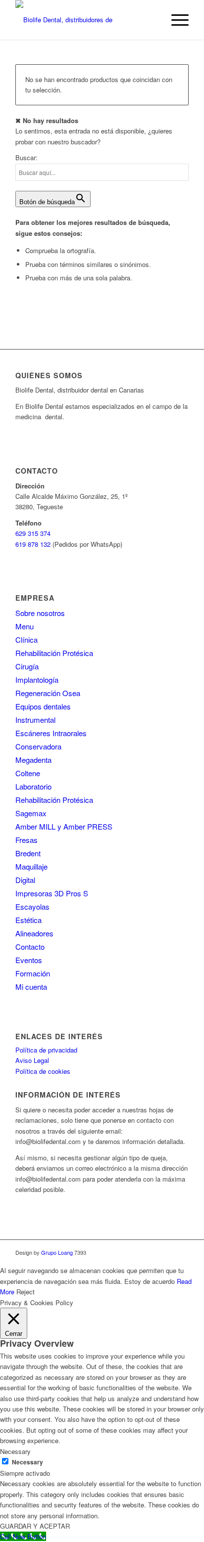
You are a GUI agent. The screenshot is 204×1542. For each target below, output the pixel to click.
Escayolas (32, 906)
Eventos (28, 960)
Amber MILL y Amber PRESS (63, 826)
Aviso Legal (32, 1060)
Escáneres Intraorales (51, 733)
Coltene (27, 773)
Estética (28, 920)
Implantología (36, 679)
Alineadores (34, 933)
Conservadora (38, 746)
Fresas (26, 840)
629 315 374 (33, 533)
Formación (32, 973)
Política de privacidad (46, 1050)
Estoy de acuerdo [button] (149, 1281)
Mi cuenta (31, 986)
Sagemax (31, 813)
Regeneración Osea (47, 693)
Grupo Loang (57, 1252)
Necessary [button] (15, 1451)
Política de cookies (42, 1071)
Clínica (26, 639)
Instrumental (35, 719)
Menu (24, 626)
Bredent (28, 853)
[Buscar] (151, 20)
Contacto (30, 946)
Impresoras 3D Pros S (51, 893)
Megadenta (33, 759)
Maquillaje (31, 866)
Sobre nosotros (40, 613)
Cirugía (27, 666)
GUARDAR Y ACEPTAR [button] (35, 1526)
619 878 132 (33, 544)
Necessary (27, 1462)
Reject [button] (25, 1291)
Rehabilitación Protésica (54, 653)
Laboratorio (33, 786)
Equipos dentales (43, 706)
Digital (25, 880)
